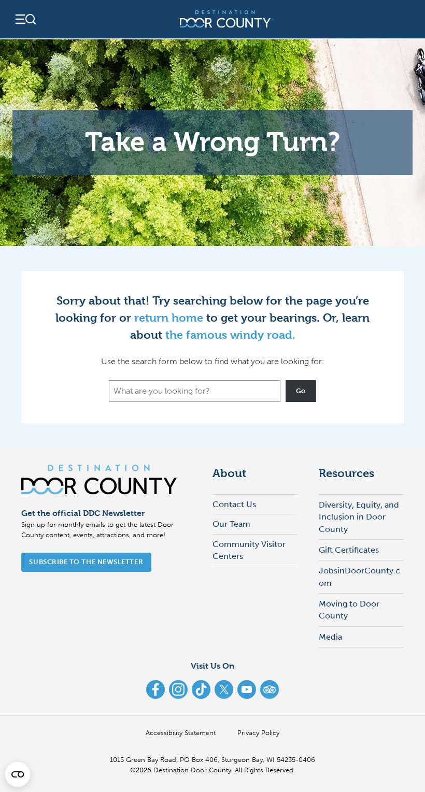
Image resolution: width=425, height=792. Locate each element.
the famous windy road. (230, 334)
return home (168, 317)
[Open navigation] (24, 19)
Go (301, 390)
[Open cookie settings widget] (17, 774)
